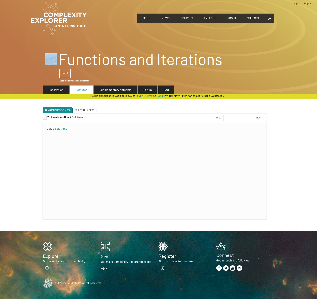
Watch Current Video (59, 110)
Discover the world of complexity (64, 261)
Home (146, 18)
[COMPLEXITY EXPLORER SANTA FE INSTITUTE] (82, 18)
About (231, 18)
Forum (147, 89)
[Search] (269, 18)
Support (253, 18)
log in (161, 96)
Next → (260, 117)
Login (296, 3)
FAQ (166, 89)
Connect (225, 255)
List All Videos (86, 110)
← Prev (217, 117)
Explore (210, 18)
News (165, 18)
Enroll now (144, 96)
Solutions (61, 128)
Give (105, 256)
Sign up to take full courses (175, 261)
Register (308, 3)
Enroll (65, 73)
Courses (187, 18)
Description (55, 89)
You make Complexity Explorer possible (126, 261)
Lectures (81, 89)
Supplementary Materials (115, 89)
